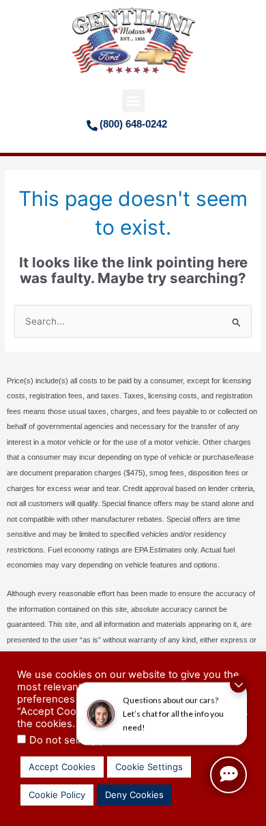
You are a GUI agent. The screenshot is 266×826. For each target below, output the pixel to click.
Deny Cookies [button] (134, 794)
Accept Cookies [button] (62, 766)
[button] (133, 100)
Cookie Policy (57, 794)
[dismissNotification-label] (238, 676)
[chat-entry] (228, 774)
